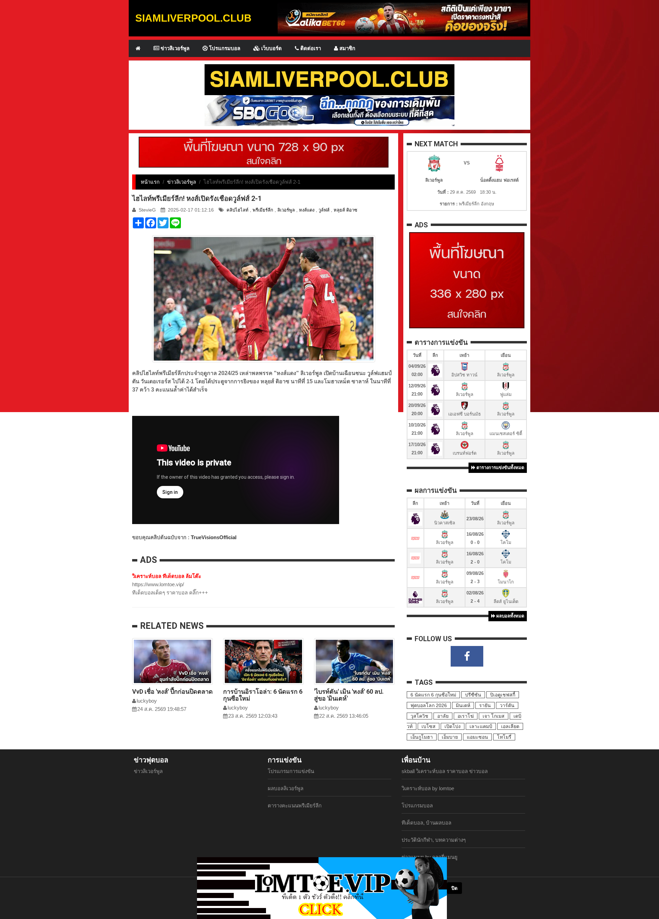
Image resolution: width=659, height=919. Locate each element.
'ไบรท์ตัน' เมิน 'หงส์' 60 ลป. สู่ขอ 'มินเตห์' (349, 695)
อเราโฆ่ (466, 716)
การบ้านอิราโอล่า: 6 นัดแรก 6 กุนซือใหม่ (262, 695)
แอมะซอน (477, 737)
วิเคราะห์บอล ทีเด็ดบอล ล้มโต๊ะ (166, 576)
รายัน (485, 705)
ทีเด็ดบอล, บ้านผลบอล (426, 823)
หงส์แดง (306, 210)
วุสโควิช (419, 716)
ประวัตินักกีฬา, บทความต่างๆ (434, 840)
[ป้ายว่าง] (264, 152)
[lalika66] (403, 17)
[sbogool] (329, 110)
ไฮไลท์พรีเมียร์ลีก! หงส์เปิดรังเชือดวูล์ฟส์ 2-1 (197, 198)
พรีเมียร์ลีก (263, 210)
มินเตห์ (463, 705)
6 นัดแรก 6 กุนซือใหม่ (433, 694)
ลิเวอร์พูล (286, 210)
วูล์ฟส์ (324, 210)
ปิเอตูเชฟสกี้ (502, 694)
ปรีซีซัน (473, 694)
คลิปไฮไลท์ (237, 210)
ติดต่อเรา (310, 48)
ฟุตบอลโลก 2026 (429, 705)
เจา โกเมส (494, 716)
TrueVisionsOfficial (213, 537)
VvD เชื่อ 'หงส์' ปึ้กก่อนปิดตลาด (172, 691)
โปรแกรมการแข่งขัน (291, 771)
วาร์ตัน (507, 705)
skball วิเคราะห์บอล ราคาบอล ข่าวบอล (445, 771)
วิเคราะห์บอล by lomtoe (428, 788)
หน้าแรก (150, 182)
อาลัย (443, 716)
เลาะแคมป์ (481, 726)
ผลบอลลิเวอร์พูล (285, 788)
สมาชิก (346, 48)
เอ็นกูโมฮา (422, 737)
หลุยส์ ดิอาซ (345, 210)
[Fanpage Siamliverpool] (467, 656)
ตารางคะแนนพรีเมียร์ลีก (295, 805)
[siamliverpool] (329, 79)
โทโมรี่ (504, 737)
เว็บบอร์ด (271, 48)
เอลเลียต (510, 726)
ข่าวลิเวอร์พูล (174, 48)
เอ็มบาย (450, 737)
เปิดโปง (452, 726)
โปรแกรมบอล (224, 48)
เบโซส (428, 726)
